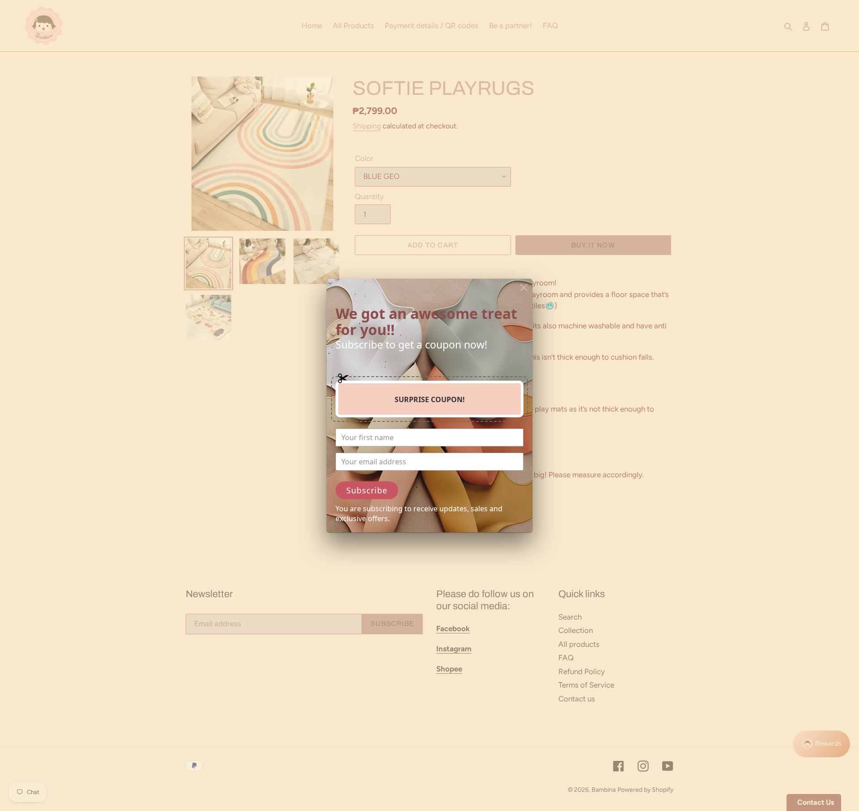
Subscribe (366, 490)
